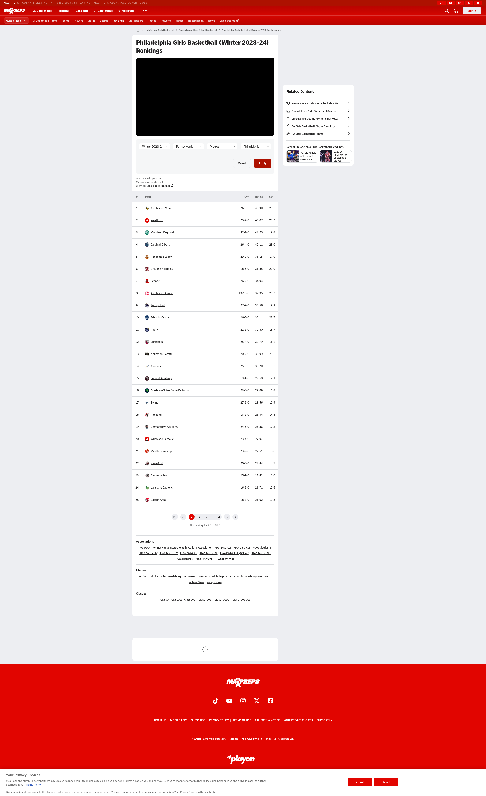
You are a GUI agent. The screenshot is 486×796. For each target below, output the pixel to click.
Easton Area (158, 499)
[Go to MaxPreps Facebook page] (270, 701)
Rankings (118, 20)
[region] (243, 782)
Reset (242, 163)
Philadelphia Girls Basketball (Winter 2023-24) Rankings (251, 30)
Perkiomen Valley (161, 256)
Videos (179, 20)
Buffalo (143, 576)
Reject (386, 782)
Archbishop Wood (161, 208)
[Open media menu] (457, 11)
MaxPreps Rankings (159, 185)
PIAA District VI (209, 553)
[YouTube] (451, 3)
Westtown (154, 220)
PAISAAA (145, 547)
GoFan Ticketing (35, 2)
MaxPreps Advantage (280, 739)
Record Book (196, 20)
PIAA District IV (148, 553)
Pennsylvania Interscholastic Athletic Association (182, 547)
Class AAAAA (222, 599)
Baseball (81, 10)
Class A (164, 599)
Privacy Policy (219, 720)
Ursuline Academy (162, 269)
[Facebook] (478, 3)
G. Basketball (42, 10)
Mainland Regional (162, 232)
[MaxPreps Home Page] (137, 30)
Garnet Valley (159, 475)
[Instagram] (460, 3)
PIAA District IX (169, 553)
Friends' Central (160, 317)
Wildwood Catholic (160, 439)
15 (218, 516)
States (91, 20)
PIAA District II (242, 547)
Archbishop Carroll (162, 293)
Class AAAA (205, 599)
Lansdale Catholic (162, 487)
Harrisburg (174, 576)
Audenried (157, 366)
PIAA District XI (204, 559)
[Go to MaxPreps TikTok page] (216, 701)
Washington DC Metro (258, 576)
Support (323, 720)
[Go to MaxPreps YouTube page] (229, 701)
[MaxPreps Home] (14, 11)
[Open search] (447, 11)
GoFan (233, 739)
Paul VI (155, 329)
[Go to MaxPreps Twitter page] (257, 701)
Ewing (154, 402)
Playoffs (166, 20)
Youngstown (214, 582)
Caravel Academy (161, 378)
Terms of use (242, 720)
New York (204, 576)
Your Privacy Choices (298, 720)
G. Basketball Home (45, 20)
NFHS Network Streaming (71, 2)
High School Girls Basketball (159, 30)
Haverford (157, 463)
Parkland (156, 414)
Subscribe (198, 720)
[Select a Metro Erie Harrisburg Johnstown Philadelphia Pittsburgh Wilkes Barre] (256, 146)
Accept (360, 782)
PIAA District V (188, 553)
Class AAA (190, 599)
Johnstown (189, 576)
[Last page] (235, 517)
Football (64, 10)
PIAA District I (223, 547)
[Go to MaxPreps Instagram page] (243, 701)
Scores (104, 20)
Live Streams (227, 20)
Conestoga (157, 342)
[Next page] (227, 517)
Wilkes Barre (196, 582)
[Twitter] (469, 3)
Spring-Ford (158, 305)
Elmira (154, 576)
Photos (152, 20)
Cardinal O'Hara (160, 244)
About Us (160, 720)
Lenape (155, 281)
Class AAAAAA (241, 599)
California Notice (267, 720)
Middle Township (161, 451)
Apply (263, 163)
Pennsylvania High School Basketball (197, 30)
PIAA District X (184, 559)
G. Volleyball (127, 10)
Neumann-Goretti (161, 354)
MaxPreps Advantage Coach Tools (120, 2)
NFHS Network (252, 739)
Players (78, 20)
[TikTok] (441, 3)
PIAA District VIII (261, 553)
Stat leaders (136, 20)
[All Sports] (145, 11)
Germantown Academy (164, 427)
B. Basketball (103, 10)
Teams (65, 20)
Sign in (472, 11)
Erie (163, 576)
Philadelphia (220, 576)
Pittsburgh (236, 576)
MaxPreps (11, 2)
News (211, 20)
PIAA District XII (225, 559)
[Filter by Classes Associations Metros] (222, 146)
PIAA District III (262, 547)
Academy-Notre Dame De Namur (170, 390)
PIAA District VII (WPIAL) (234, 553)
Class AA (176, 599)
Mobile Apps (178, 720)
